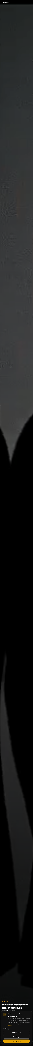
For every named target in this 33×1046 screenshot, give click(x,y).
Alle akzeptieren (16, 1041)
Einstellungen (6, 1028)
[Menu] (29, 2)
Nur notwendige (16, 1032)
